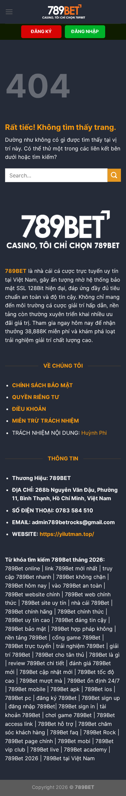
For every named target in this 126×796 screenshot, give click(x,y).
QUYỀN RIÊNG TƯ (35, 397)
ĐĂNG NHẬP (85, 31)
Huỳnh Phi (94, 432)
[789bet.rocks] (63, 12)
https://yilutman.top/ (67, 534)
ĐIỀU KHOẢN (29, 408)
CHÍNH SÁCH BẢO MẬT (42, 385)
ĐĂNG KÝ (41, 31)
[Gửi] (114, 175)
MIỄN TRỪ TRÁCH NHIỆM (45, 420)
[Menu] (9, 11)
